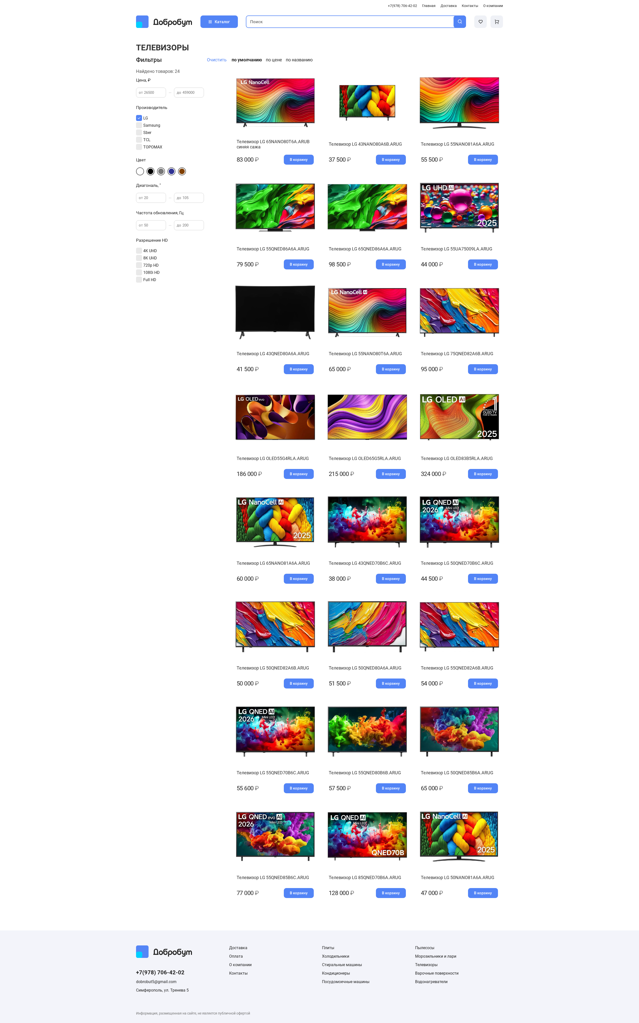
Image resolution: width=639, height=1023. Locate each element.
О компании (493, 6)
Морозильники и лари (435, 956)
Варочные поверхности (437, 973)
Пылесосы (424, 947)
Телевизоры (426, 964)
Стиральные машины (342, 964)
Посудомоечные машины (345, 981)
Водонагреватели (431, 981)
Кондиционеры (336, 973)
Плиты (328, 947)
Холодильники (335, 956)
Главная (429, 6)
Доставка (449, 6)
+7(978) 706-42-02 (402, 6)
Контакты (470, 6)
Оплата (236, 956)
